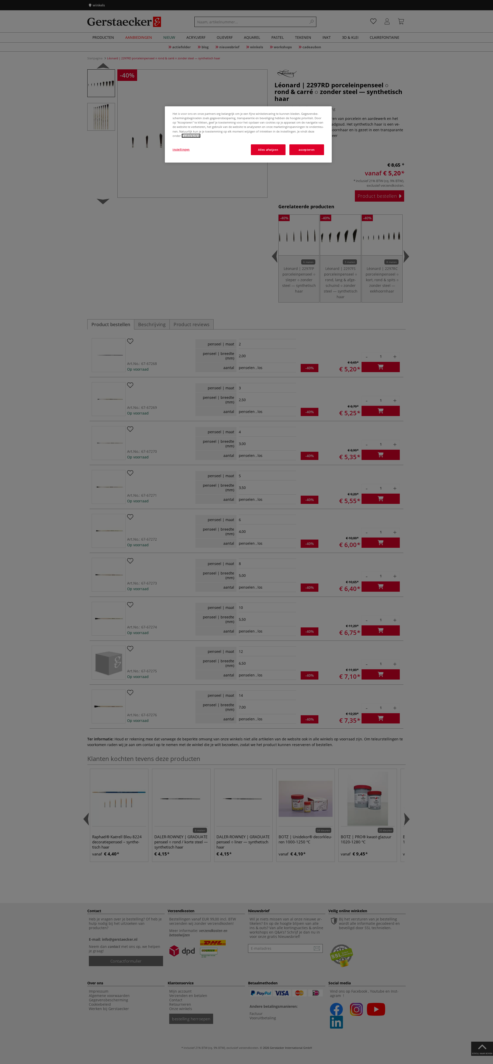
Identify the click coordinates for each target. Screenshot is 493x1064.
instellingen (181, 149)
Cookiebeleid (191, 136)
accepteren (307, 150)
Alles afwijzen (268, 150)
